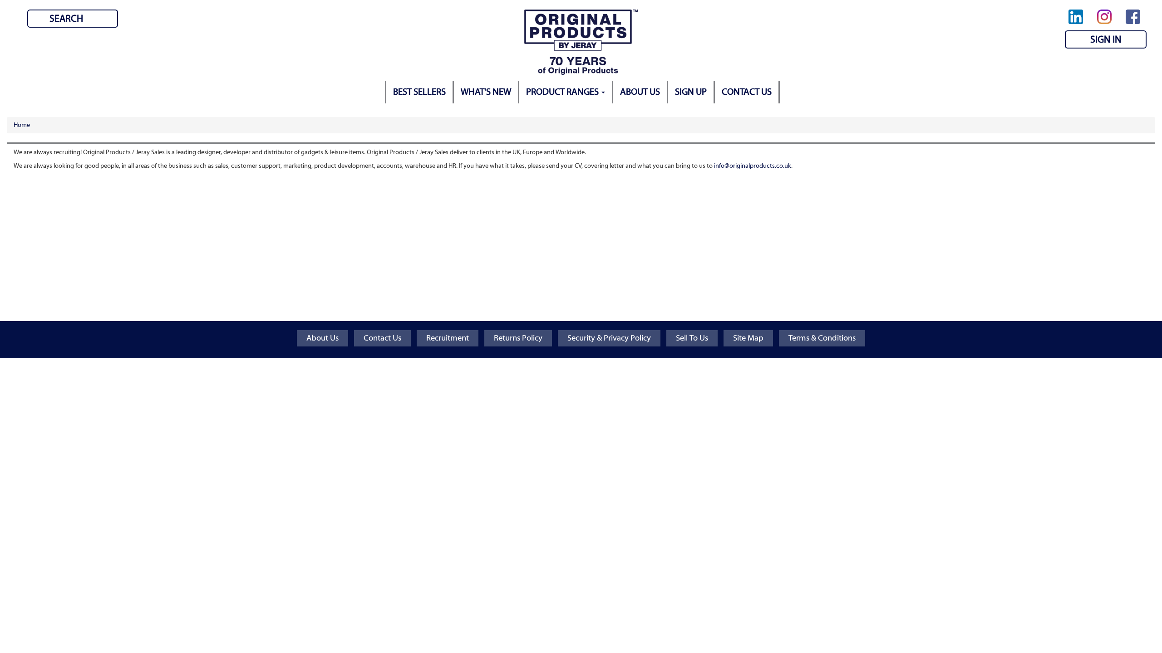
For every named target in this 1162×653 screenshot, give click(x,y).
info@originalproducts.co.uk (752, 166)
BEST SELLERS (419, 92)
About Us (322, 338)
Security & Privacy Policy (609, 338)
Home (22, 125)
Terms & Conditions (822, 338)
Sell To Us (692, 338)
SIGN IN (1105, 39)
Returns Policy (518, 338)
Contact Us (382, 338)
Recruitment (447, 338)
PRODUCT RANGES (563, 92)
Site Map (748, 338)
